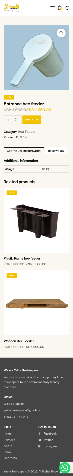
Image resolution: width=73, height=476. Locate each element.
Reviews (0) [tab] (56, 151)
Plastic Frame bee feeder (22, 258)
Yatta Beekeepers (15, 471)
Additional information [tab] (24, 151)
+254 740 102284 (16, 417)
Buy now (31, 119)
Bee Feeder (27, 132)
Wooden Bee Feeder (19, 341)
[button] (61, 33)
